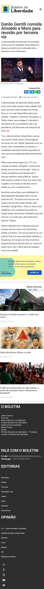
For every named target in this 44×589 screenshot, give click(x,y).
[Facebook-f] (3, 569)
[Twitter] (3, 585)
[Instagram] (3, 574)
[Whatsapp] (3, 564)
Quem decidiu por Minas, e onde (15, 352)
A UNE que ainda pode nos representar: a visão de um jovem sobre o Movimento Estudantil (19, 390)
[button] (25, 91)
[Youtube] (3, 580)
